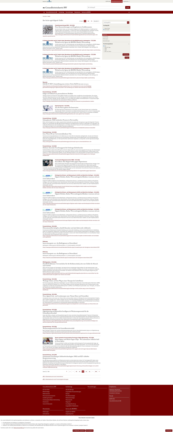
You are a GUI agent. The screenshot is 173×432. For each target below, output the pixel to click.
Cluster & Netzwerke (47, 404)
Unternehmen (46, 413)
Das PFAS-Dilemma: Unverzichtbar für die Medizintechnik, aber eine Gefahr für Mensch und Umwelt (70, 264)
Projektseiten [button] (126, 1)
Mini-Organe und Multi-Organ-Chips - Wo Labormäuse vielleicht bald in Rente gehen (77, 340)
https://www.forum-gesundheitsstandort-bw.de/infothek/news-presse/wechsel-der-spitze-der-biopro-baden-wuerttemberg (71, 50)
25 (85, 21)
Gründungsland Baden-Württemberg (51, 399)
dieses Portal (107, 28)
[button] (128, 44)
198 (96, 371)
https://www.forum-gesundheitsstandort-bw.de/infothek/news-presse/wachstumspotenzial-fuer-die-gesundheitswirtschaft (71, 333)
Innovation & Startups (114, 393)
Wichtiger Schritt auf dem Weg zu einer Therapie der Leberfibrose (63, 281)
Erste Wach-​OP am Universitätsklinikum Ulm (57, 134)
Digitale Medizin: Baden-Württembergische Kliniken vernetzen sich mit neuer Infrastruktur (71, 178)
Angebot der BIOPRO (70, 411)
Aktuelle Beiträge (70, 389)
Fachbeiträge (61, 12)
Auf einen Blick (46, 389)
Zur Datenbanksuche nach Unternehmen (53, 376)
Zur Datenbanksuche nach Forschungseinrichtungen (56, 379)
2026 (106, 48)
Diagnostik (68, 401)
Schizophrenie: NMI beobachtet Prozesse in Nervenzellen (60, 120)
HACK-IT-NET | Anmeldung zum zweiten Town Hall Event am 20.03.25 (65, 84)
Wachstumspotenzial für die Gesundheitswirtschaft (58, 328)
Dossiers (68, 393)
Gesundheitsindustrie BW (117, 1)
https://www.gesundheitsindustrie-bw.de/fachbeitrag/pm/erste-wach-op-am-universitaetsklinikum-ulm (67, 141)
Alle (105, 46)
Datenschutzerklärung (19, 427)
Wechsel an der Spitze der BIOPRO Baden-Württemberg (72, 42)
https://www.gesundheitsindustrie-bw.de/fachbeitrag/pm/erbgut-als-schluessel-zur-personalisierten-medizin (68, 101)
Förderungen (105, 38)
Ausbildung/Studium (48, 397)
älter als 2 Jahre (108, 51)
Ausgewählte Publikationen (72, 406)
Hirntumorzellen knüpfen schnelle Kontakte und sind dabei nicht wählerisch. (67, 228)
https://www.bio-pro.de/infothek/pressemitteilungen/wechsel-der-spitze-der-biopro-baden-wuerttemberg (67, 64)
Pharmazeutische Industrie (49, 395)
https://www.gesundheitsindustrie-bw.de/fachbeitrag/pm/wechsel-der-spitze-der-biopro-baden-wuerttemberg (69, 77)
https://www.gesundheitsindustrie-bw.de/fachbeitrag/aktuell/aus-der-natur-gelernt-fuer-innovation (66, 113)
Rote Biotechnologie (70, 395)
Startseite (45, 16)
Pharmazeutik (69, 399)
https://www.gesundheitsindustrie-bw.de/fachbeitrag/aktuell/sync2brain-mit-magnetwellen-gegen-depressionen (69, 170)
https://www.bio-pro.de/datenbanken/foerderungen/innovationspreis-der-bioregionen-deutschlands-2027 (67, 257)
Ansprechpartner (70, 413)
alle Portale (107, 29)
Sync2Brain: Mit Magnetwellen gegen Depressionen (71, 162)
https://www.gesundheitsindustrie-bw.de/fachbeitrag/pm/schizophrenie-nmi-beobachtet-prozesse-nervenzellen (69, 127)
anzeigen (127, 57)
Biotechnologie (46, 391)
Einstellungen (169, 430)
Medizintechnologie (70, 397)
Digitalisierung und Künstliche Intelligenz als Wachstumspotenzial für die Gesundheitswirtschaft (66, 312)
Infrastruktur (46, 401)
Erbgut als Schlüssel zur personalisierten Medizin (58, 94)
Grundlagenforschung (71, 404)
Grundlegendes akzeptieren (79, 430)
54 (89, 371)
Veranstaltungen (69, 12)
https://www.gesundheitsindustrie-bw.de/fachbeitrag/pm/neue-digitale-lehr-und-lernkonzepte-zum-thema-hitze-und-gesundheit (70, 304)
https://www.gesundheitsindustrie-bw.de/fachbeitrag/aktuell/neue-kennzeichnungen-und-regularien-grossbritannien (70, 35)
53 (86, 371)
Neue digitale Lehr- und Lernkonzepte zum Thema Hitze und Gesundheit (66, 296)
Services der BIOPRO (86, 12)
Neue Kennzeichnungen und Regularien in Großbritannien (73, 27)
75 (92, 21)
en (129, 12)
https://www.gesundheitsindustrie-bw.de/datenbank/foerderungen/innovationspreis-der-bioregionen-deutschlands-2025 (71, 247)
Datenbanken (77, 12)
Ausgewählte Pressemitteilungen (73, 391)
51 (79, 371)
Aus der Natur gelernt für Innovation (66, 107)
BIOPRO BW (108, 1)
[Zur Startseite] (55, 7)
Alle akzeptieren (89, 430)
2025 (106, 50)
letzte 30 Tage (107, 47)
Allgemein (105, 34)
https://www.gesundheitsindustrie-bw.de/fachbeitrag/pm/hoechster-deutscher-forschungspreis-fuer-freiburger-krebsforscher (69, 154)
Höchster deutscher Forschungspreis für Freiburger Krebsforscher (63, 148)
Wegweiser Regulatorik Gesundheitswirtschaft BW (115, 390)
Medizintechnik (46, 393)
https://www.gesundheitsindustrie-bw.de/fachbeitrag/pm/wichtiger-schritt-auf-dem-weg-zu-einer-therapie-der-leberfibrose (69, 289)
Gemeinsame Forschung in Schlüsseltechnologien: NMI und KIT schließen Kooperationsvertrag (66, 357)
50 (88, 21)
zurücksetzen (126, 54)
